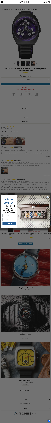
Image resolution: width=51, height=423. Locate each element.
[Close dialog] (48, 197)
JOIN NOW (9, 223)
